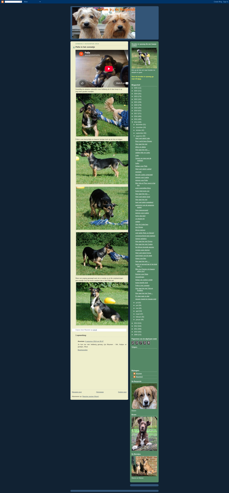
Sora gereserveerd (141, 210)
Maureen (139, 373)
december (139, 124)
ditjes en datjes (140, 147)
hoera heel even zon (142, 191)
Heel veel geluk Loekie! (143, 169)
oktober (138, 130)
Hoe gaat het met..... (142, 150)
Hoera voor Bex (140, 258)
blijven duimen (140, 230)
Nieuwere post (77, 392)
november (139, 127)
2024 (136, 94)
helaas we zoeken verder (144, 280)
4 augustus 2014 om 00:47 (94, 341)
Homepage (100, 392)
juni (137, 305)
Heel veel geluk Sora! (142, 197)
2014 (136, 122)
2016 (136, 116)
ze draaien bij (140, 219)
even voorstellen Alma (143, 188)
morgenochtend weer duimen (145, 236)
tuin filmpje (139, 227)
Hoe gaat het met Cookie (144, 244)
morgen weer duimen (142, 250)
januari (138, 319)
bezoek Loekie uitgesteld (144, 175)
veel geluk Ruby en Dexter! (144, 233)
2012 (136, 326)
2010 (136, 332)
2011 (136, 329)
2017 (136, 113)
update (137, 221)
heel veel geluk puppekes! (144, 202)
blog (139, 79)
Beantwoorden (83, 350)
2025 (136, 91)
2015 (136, 119)
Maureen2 (139, 377)
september (140, 133)
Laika (137, 163)
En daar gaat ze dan (142, 296)
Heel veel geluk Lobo (142, 138)
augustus (139, 136)
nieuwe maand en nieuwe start (145, 299)
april (137, 311)
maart (138, 314)
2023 (136, 96)
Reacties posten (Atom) (90, 396)
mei (137, 308)
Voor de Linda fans (141, 224)
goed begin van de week (143, 256)
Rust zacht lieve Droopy (143, 141)
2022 (136, 99)
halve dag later (140, 216)
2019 (136, 108)
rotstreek (138, 172)
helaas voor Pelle (141, 166)
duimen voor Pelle (141, 180)
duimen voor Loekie (142, 177)
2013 (136, 323)
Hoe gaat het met (141, 144)
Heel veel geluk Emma (143, 253)
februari (138, 317)
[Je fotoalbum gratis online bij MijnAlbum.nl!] (104, 137)
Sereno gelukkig (140, 239)
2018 (136, 111)
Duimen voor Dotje (141, 274)
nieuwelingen (139, 277)
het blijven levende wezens (144, 247)
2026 (136, 88)
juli (137, 303)
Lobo (137, 155)
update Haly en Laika (142, 152)
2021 (136, 102)
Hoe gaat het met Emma (143, 241)
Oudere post (122, 392)
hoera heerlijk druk (141, 283)
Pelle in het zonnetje (142, 285)
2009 (136, 335)
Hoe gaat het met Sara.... (144, 293)
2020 (136, 105)
